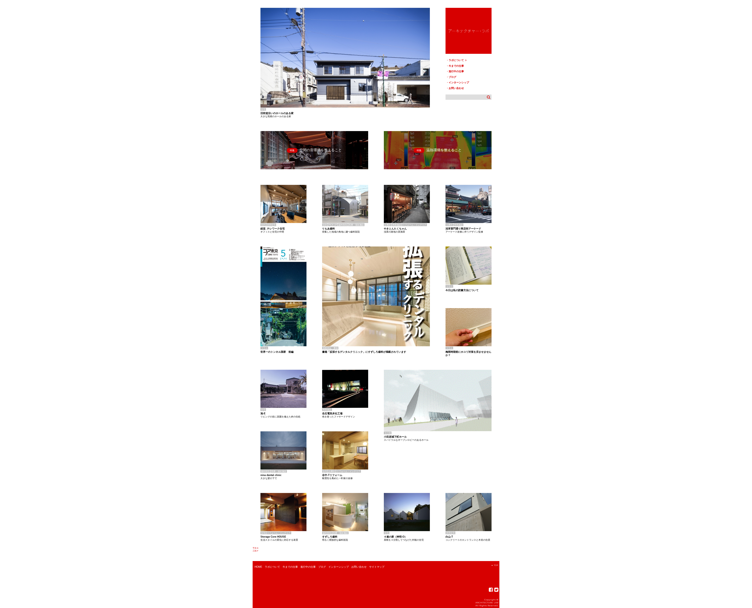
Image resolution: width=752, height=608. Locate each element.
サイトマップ (376, 566)
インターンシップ (459, 82)
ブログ (452, 77)
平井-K (255, 548)
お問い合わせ (456, 88)
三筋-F (255, 551)
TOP (496, 565)
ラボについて (457, 60)
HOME (258, 566)
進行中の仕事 (456, 71)
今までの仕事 (456, 65)
